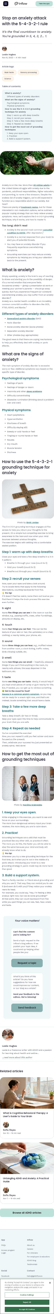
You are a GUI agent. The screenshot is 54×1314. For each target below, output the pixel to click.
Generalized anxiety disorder (21, 318)
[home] (22, 3)
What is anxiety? (13, 93)
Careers (30, 1249)
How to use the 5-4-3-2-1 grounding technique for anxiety (22, 110)
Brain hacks (9, 72)
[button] (5, 3)
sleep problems (34, 391)
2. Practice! (12, 136)
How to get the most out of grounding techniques (24, 128)
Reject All (27, 1302)
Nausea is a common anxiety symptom (20, 694)
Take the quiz (44, 4)
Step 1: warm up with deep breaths (23, 115)
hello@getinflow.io (34, 1276)
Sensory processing (28, 72)
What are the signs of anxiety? (20, 100)
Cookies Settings (27, 1295)
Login (3, 1253)
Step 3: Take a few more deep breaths (25, 121)
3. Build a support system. (19, 139)
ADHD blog (31, 1260)
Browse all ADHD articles (27, 1212)
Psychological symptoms (18, 103)
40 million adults (41, 185)
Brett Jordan (32, 522)
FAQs (3, 1245)
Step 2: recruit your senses (19, 118)
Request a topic (27, 963)
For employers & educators (38, 1257)
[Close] (50, 1283)
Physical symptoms (15, 106)
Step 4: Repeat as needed (19, 124)
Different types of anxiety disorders (23, 96)
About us (31, 1245)
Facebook (5, 1276)
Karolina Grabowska (32, 805)
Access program (8, 1250)
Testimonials (32, 1264)
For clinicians (32, 1253)
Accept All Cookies (27, 1309)
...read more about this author (17, 1057)
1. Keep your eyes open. (18, 133)
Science (8, 79)
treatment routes (29, 207)
